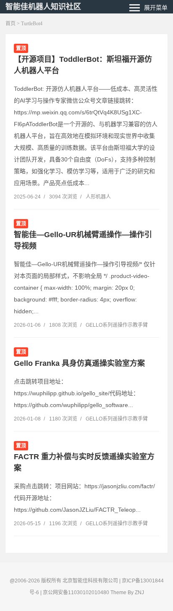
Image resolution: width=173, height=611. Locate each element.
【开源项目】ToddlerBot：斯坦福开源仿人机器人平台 (83, 65)
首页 (10, 23)
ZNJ (139, 592)
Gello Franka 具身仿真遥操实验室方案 (79, 363)
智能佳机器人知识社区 (43, 7)
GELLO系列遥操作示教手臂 (117, 325)
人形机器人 (98, 197)
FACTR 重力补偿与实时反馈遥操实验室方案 (84, 462)
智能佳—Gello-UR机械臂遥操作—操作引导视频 (83, 240)
